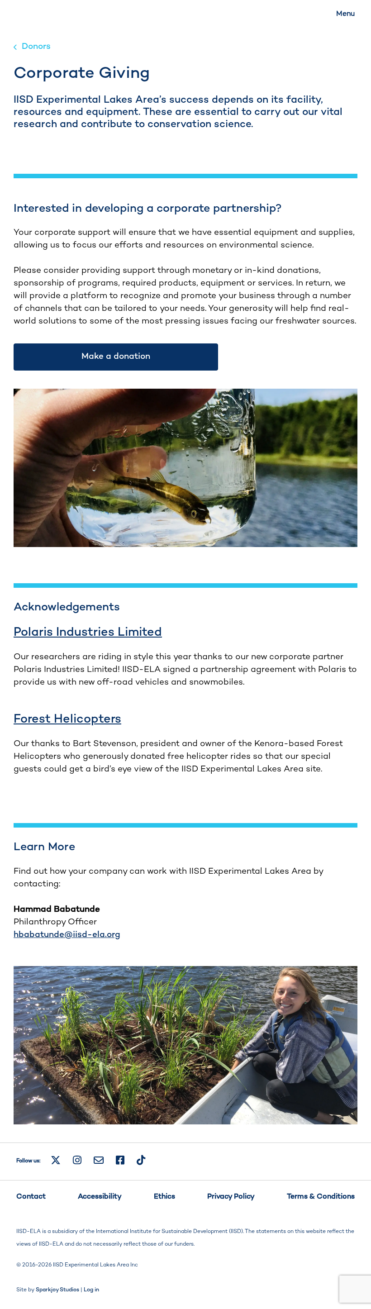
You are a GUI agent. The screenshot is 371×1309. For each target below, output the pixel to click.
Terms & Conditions (321, 1197)
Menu (345, 14)
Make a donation (115, 357)
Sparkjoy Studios (57, 1290)
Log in (91, 1290)
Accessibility (100, 1197)
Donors (36, 47)
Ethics (164, 1197)
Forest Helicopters (67, 719)
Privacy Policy (231, 1197)
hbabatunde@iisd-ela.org (67, 935)
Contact (31, 1197)
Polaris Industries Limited (88, 632)
